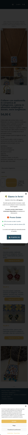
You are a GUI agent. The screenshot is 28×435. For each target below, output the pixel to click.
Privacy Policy (17, 433)
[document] (14, 217)
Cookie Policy (10, 433)
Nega (14, 425)
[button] (26, 406)
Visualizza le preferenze (14, 429)
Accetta (14, 421)
